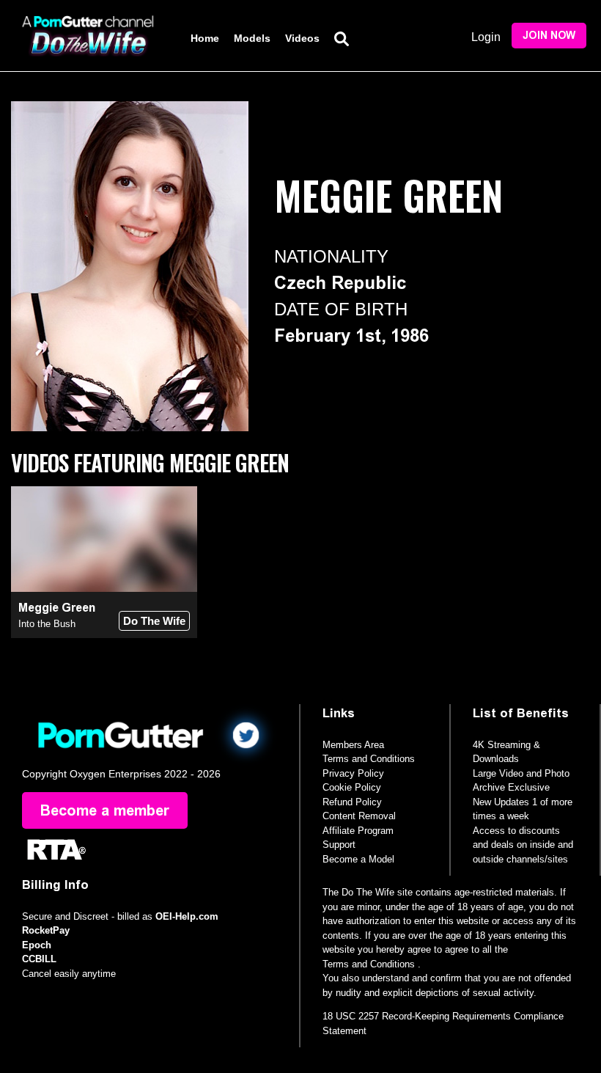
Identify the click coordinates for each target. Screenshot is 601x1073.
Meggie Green (56, 608)
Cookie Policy (351, 787)
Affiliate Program (358, 830)
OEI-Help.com (186, 916)
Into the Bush (46, 623)
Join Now (549, 35)
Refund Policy (352, 802)
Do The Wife (154, 621)
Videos (302, 38)
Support (338, 844)
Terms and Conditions (368, 758)
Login (486, 37)
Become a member (104, 810)
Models (252, 38)
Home (205, 38)
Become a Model (358, 859)
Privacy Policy (353, 773)
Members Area (353, 744)
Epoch (36, 945)
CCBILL (39, 958)
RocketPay (46, 930)
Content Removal (359, 815)
